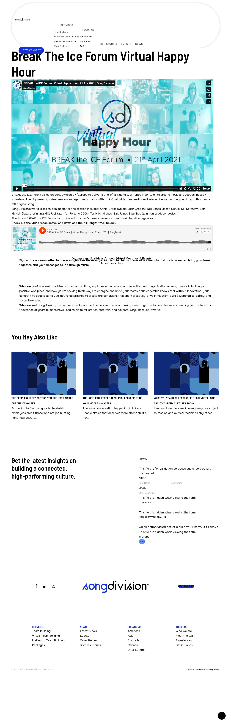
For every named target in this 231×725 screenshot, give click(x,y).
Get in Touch (184, 645)
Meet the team (185, 635)
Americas (134, 631)
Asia (130, 635)
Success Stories (90, 645)
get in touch (107, 260)
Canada (133, 645)
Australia (133, 640)
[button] (186, 586)
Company (145, 502)
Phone (143, 458)
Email (142, 488)
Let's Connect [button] (31, 50)
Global (146, 536)
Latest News (88, 631)
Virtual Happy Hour (136, 194)
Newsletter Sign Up (153, 517)
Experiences (184, 640)
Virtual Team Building (46, 635)
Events (84, 635)
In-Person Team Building (48, 640)
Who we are (184, 631)
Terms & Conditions (195, 669)
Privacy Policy (213, 669)
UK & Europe (136, 650)
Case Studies (88, 640)
